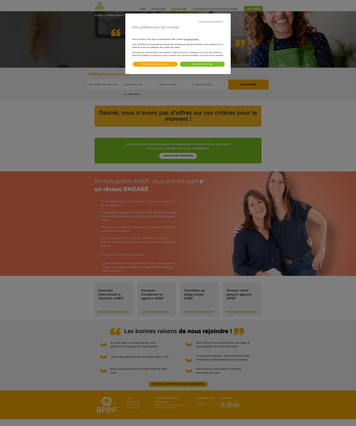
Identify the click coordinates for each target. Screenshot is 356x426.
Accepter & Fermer (202, 64)
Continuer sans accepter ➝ (211, 22)
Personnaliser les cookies (155, 64)
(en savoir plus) (191, 39)
